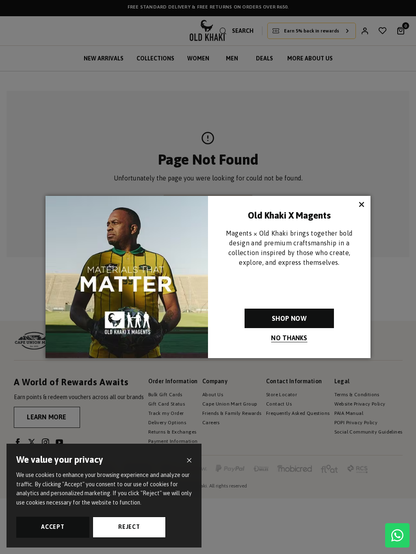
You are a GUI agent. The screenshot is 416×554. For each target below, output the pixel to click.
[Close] (189, 460)
